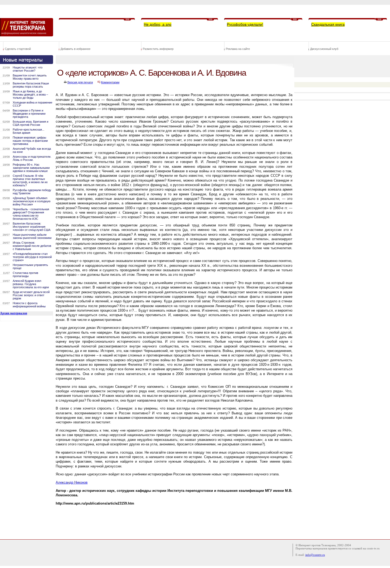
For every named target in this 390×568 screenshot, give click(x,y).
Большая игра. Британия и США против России (30, 123)
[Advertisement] (152, 521)
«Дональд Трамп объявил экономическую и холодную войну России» (31, 201)
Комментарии (110, 82)
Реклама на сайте (238, 48)
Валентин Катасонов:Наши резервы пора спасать (31, 85)
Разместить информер (158, 48)
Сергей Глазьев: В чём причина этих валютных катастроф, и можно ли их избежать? (30, 180)
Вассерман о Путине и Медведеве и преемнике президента (29, 113)
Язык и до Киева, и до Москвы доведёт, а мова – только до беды (30, 94)
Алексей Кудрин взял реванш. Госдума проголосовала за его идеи (31, 284)
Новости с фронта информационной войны (29, 305)
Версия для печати (80, 82)
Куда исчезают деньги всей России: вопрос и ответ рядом (31, 295)
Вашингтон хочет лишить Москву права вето (30, 77)
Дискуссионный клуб (324, 48)
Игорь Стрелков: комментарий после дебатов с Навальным (32, 246)
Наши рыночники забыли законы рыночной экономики (32, 236)
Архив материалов (13, 313)
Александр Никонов (72, 482)
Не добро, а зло (157, 24)
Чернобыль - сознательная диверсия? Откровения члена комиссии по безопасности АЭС (31, 214)
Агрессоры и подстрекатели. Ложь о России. (32, 158)
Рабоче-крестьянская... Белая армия (28, 131)
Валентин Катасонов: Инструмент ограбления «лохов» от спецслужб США (31, 226)
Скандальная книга (328, 24)
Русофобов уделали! (245, 24)
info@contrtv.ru (315, 554)
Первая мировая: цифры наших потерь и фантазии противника (30, 140)
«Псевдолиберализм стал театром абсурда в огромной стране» (32, 257)
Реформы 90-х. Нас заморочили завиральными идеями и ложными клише (31, 168)
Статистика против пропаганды (25, 274)
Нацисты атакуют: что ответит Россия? (27, 69)
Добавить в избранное (75, 48)
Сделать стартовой (18, 48)
